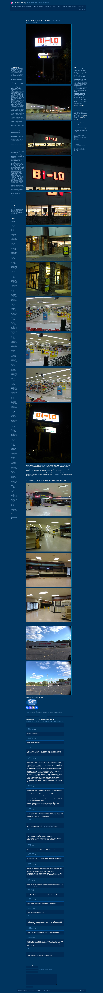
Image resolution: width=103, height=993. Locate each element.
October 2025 (13, 238)
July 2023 (12, 272)
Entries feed (13, 516)
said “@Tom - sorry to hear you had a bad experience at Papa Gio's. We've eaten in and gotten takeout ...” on (17, 110)
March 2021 (13, 308)
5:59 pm (33, 908)
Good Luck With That (38, 6)
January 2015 (13, 402)
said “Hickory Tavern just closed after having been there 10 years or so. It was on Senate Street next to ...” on (17, 122)
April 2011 (12, 459)
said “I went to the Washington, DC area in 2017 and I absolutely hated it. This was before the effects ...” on (17, 177)
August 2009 (13, 485)
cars (86, 72)
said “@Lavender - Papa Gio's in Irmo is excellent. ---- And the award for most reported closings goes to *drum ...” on (17, 118)
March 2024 (13, 262)
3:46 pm (33, 809)
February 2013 (13, 431)
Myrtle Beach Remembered (79, 148)
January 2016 (13, 387)
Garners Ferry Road (79, 82)
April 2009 (12, 490)
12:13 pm (34, 960)
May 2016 (12, 382)
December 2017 (14, 357)
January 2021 (13, 310)
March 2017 (13, 369)
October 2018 (13, 345)
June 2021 (13, 304)
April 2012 (12, 444)
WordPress (48, 990)
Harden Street (80, 85)
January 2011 (13, 463)
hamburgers (76, 84)
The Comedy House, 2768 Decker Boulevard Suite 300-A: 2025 (17, 215)
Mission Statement (57, 6)
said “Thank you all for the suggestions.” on (17, 130)
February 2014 (13, 416)
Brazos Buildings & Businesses (80, 149)
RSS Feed (81, 9)
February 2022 (13, 294)
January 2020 (13, 326)
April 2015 (12, 398)
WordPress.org (13, 518)
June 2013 (13, 426)
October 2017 (13, 360)
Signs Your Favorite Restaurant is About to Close (73, 6)
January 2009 (13, 494)
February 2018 (13, 355)
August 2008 (13, 500)
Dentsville (82, 76)
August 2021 (13, 301)
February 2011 (13, 462)
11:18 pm (34, 899)
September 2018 (14, 346)
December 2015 (14, 388)
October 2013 (13, 421)
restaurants (79, 94)
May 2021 (12, 305)
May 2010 (12, 473)
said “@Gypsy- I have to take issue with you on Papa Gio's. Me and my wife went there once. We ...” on (17, 114)
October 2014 (13, 406)
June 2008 (13, 503)
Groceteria (76, 143)
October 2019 (13, 329)
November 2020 (14, 313)
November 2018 (14, 343)
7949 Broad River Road (35, 712)
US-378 (85, 101)
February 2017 (13, 370)
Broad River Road (46, 712)
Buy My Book (29, 6)
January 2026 (13, 234)
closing (35, 22)
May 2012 (12, 443)
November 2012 (14, 435)
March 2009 (13, 491)
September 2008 (14, 499)
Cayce (75, 73)
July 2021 (12, 303)
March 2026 (13, 231)
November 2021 (14, 298)
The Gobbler (76, 144)
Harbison (81, 84)
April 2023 (12, 276)
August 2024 (13, 256)
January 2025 (13, 249)
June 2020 (13, 319)
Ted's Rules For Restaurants (17, 8)
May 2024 (12, 259)
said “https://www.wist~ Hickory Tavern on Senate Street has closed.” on (17, 159)
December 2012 (14, 434)
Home (12, 6)
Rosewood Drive (77, 95)
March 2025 (13, 247)
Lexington (77, 88)
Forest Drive (81, 81)
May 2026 (12, 229)
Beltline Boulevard (78, 69)
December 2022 (14, 281)
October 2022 (13, 284)
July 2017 (12, 364)
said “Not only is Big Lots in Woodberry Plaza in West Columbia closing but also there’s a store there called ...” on (17, 168)
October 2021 (13, 299)
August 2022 (13, 286)
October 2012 (13, 436)
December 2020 (14, 312)
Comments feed (14, 517)
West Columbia (78, 103)
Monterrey (58, 474)
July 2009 (12, 486)
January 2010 (13, 478)
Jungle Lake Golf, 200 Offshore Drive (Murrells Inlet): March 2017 (60, 716)
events (75, 79)
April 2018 (12, 352)
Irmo (82, 87)
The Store (27, 8)
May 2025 (12, 244)
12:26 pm (34, 854)
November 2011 (14, 450)
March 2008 (13, 506)
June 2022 (13, 289)
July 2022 (12, 287)
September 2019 (14, 331)
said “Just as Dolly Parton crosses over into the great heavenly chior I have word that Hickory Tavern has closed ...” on (17, 127)
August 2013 (13, 424)
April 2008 (12, 505)
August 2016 (13, 378)
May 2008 (12, 504)
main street (82, 88)
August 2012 (13, 439)
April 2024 (12, 261)
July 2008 (12, 501)
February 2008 (13, 508)
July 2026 (12, 226)
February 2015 (13, 401)
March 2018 (13, 354)
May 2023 (12, 275)
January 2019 (13, 341)
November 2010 (14, 466)
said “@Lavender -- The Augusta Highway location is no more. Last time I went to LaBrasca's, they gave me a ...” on (17, 102)
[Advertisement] (51, 15)
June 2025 (13, 243)
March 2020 (13, 323)
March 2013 (13, 430)
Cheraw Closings (77, 150)
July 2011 (12, 455)
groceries (58, 712)
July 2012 (12, 440)
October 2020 (13, 314)
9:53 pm (33, 880)
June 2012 (13, 441)
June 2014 (13, 411)
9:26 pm (33, 890)
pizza (78, 91)
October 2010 (13, 467)
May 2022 (12, 290)
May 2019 (12, 336)
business (81, 72)
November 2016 (14, 374)
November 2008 (14, 496)
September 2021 (14, 300)
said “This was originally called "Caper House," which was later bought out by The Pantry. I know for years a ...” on (17, 71)
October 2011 (13, 452)
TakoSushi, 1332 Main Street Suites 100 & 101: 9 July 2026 (80, 128)
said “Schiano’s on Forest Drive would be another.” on (17, 137)
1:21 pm (33, 845)
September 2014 (14, 407)
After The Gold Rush (14, 213)
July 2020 (12, 318)
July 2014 (12, 410)
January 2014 (13, 417)
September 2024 (14, 254)
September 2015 (14, 392)
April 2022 (12, 291)
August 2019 (13, 332)
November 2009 (14, 481)
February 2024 (13, 263)
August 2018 (13, 347)
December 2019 (14, 327)
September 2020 (14, 315)
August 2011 (13, 454)
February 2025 (13, 248)
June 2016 (13, 380)
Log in (12, 514)
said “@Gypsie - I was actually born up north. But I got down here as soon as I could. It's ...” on (17, 186)
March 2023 (13, 277)
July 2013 (12, 425)
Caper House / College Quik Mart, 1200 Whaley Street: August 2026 (17, 210)
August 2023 (13, 271)
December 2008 (14, 495)
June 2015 (13, 396)
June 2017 (13, 365)
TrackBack (43, 721)
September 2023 (14, 270)
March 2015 (13, 399)
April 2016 (12, 383)
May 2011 (12, 458)
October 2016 (13, 375)
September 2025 (14, 239)
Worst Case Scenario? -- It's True (33, 716)
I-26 (80, 87)
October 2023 (13, 268)
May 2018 (12, 351)
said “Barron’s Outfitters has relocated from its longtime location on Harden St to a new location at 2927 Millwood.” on (17, 190)
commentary (13, 221)
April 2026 (12, 230)
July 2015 (12, 394)
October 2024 (13, 253)
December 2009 (14, 480)
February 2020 (13, 324)
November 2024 (14, 252)
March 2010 (13, 476)
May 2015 (12, 397)
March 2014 (13, 415)
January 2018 (13, 356)
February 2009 (13, 492)
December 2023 (14, 266)
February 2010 (13, 477)
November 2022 (14, 282)
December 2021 (14, 296)
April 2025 (12, 245)
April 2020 (12, 322)
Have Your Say (48, 6)
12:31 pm (34, 758)
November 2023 (14, 267)
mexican (76, 90)
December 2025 (14, 235)
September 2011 (14, 453)
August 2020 (13, 317)
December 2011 (14, 449)
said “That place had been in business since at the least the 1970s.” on (17, 76)
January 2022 (13, 295)
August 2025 (13, 240)
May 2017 (12, 366)
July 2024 (12, 257)
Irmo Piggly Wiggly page (49, 826)
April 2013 (12, 429)
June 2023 (13, 273)
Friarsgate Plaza (64, 465)
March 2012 (13, 445)
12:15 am (34, 928)
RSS (38, 721)
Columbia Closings (20, 3)
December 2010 (14, 464)
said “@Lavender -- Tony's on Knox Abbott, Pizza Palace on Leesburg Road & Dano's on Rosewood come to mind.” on (17, 141)
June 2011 (13, 457)
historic (76, 87)
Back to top (82, 990)
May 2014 (12, 412)
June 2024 (13, 258)
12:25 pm (34, 820)
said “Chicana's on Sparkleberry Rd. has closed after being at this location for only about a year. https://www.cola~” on (17, 195)
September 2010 (14, 468)
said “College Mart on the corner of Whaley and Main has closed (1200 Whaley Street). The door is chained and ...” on (17, 151)
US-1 (79, 101)
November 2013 (14, 420)
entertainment (84, 78)
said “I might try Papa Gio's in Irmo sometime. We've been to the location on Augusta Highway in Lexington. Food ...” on (17, 106)
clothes (82, 73)
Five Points (79, 79)
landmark (85, 87)
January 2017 (13, 371)
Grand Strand (80, 83)
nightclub (80, 90)
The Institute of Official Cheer (79, 145)
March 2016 (13, 384)
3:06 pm (33, 786)
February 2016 (13, 385)
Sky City (75, 146)
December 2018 (14, 342)
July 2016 (12, 379)
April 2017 (12, 368)
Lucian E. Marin (38, 990)
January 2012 (13, 448)
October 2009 (13, 482)
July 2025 (12, 242)
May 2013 (12, 427)
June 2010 (13, 472)
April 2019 (12, 337)
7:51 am (34, 729)
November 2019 (14, 328)
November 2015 (14, 389)
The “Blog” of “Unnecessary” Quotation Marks (79, 141)
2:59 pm (34, 738)
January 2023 (13, 280)
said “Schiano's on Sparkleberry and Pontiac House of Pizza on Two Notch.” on (17, 133)
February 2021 (13, 309)
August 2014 (13, 408)
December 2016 (14, 373)
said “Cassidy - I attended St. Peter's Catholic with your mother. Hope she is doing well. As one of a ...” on (17, 81)
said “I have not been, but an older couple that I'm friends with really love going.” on (17, 172)
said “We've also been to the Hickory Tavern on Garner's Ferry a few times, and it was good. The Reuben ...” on (17, 93)
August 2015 (13, 393)
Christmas (79, 73)
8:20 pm (33, 937)
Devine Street (77, 78)
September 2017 (14, 361)
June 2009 (13, 487)
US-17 (81, 101)
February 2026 (13, 233)
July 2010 (12, 471)
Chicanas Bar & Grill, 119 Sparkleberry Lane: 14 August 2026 (17, 212)
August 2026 (13, 225)
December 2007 (14, 510)
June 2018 (13, 350)
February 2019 (13, 340)
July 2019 (12, 333)
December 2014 (14, 403)
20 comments (56, 20)
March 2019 (13, 338)
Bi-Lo (41, 712)
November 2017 (14, 359)
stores (61, 712)
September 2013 (14, 422)
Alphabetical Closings (20, 6)
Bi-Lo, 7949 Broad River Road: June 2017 (38, 20)
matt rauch (30, 737)
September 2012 (14, 438)
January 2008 (13, 509)
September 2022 (14, 285)
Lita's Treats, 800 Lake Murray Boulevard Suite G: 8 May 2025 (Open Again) (80, 122)
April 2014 (12, 413)
